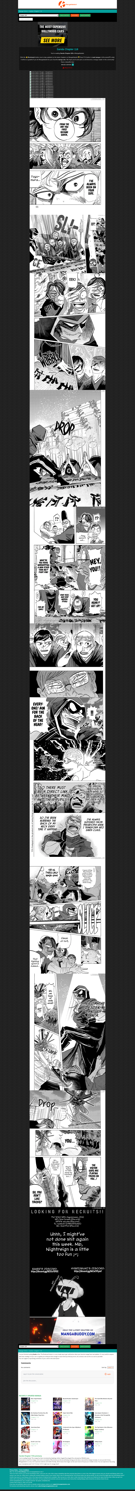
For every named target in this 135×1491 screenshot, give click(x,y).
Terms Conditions (24, 1470)
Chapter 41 (66, 1432)
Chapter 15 (98, 1444)
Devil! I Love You (35, 1441)
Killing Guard (98, 1441)
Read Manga (22, 1472)
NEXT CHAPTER (85, 15)
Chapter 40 (98, 1403)
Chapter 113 (35, 1417)
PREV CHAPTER (65, 15)
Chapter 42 (34, 1401)
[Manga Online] (67, 4)
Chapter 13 (34, 1429)
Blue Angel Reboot (36, 1398)
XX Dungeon (66, 1441)
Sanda (31, 1351)
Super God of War (68, 1413)
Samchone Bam (35, 1427)
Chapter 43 (98, 1432)
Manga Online (23, 1351)
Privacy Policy (14, 1470)
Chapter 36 (66, 1415)
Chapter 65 (98, 1419)
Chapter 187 (67, 1401)
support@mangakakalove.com (61, 1484)
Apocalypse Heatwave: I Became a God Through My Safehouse (102, 1415)
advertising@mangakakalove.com (48, 1486)
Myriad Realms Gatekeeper (70, 1398)
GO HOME (75, 15)
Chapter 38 (34, 1444)
